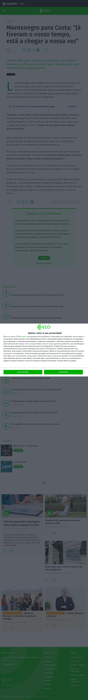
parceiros (23, 336)
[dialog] (44, 350)
